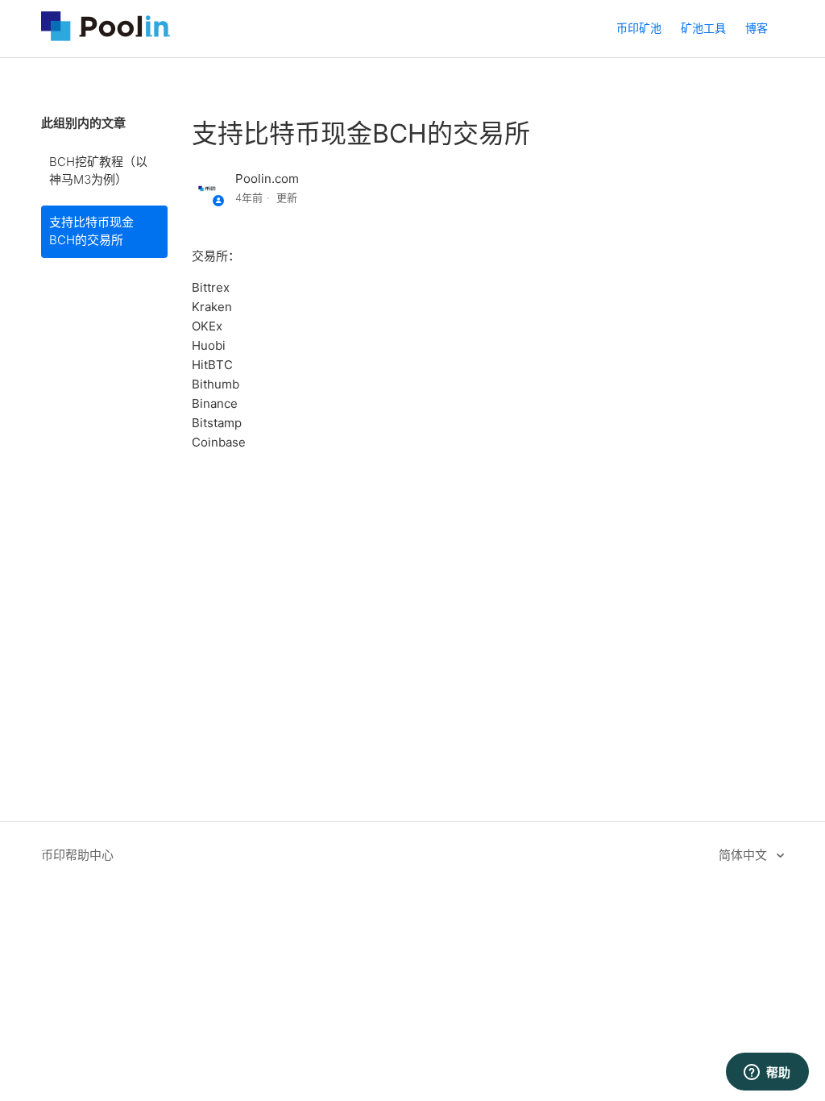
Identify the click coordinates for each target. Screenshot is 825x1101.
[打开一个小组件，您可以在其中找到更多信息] (767, 1073)
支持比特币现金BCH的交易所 (91, 231)
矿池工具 (703, 28)
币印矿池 (638, 28)
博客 (756, 28)
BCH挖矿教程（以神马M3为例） (98, 171)
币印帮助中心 (77, 854)
